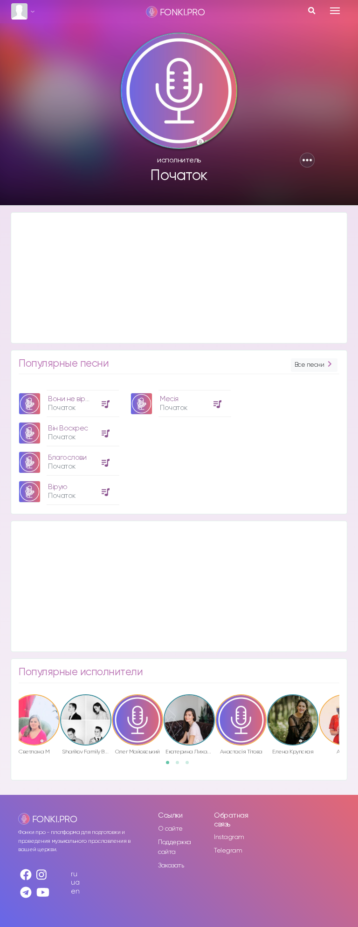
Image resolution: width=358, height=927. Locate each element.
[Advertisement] (179, 278)
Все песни (309, 365)
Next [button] (344, 713)
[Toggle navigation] (335, 10)
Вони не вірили (72, 399)
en (75, 891)
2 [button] (180, 765)
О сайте (170, 829)
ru (74, 874)
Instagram (229, 837)
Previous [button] (14, 713)
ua (75, 882)
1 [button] (170, 765)
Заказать (171, 865)
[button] (307, 160)
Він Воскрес (68, 428)
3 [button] (190, 765)
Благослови (67, 457)
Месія (169, 399)
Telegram (228, 850)
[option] (68, 444)
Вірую (58, 487)
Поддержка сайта (174, 847)
